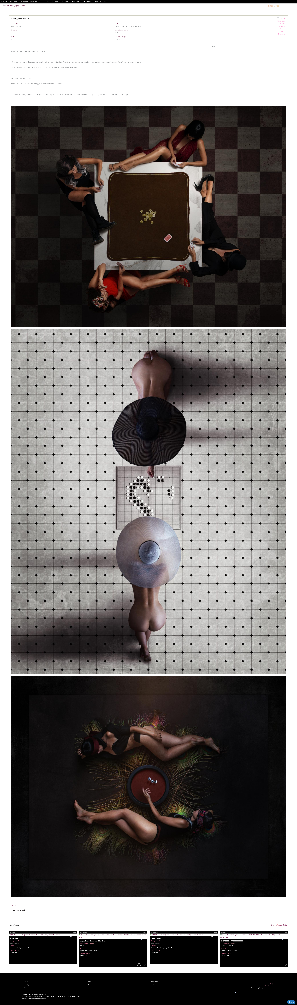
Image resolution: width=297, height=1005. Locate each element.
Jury (216, 6)
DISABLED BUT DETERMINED (232, 941)
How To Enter (206, 6)
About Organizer (27, 985)
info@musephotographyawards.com (262, 988)
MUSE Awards (14, 1)
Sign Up (292, 6)
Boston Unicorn (156, 938)
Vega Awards (24, 1)
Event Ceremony (236, 6)
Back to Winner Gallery (279, 925)
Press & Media (252, 6)
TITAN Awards (45, 1)
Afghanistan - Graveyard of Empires (92, 941)
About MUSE (26, 981)
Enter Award (273, 6)
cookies (78, 996)
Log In (284, 6)
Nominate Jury (154, 985)
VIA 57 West (14, 938)
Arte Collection (87, 1)
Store (263, 6)
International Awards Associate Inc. (37, 998)
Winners (224, 6)
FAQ (88, 985)
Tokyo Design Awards (100, 1)
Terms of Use (59, 996)
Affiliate (25, 988)
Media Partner (154, 981)
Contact (89, 981)
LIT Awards (65, 1)
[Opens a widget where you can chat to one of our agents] (291, 1002)
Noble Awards (75, 1)
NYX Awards (33, 1)
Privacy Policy (67, 996)
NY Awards (55, 1)
